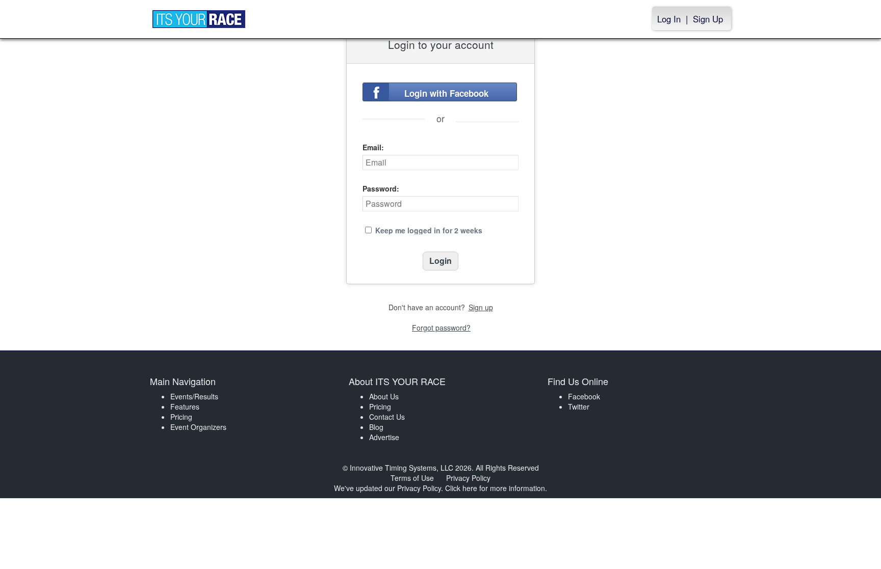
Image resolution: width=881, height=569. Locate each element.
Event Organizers (198, 427)
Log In (669, 19)
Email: (373, 147)
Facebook (584, 396)
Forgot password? (441, 327)
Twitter (578, 406)
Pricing (181, 417)
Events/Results (194, 396)
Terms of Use (412, 478)
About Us (384, 396)
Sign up (481, 307)
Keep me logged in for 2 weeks (428, 230)
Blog (376, 427)
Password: (380, 188)
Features (184, 406)
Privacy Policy (468, 478)
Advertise (384, 437)
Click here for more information (495, 488)
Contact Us (387, 417)
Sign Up (708, 19)
